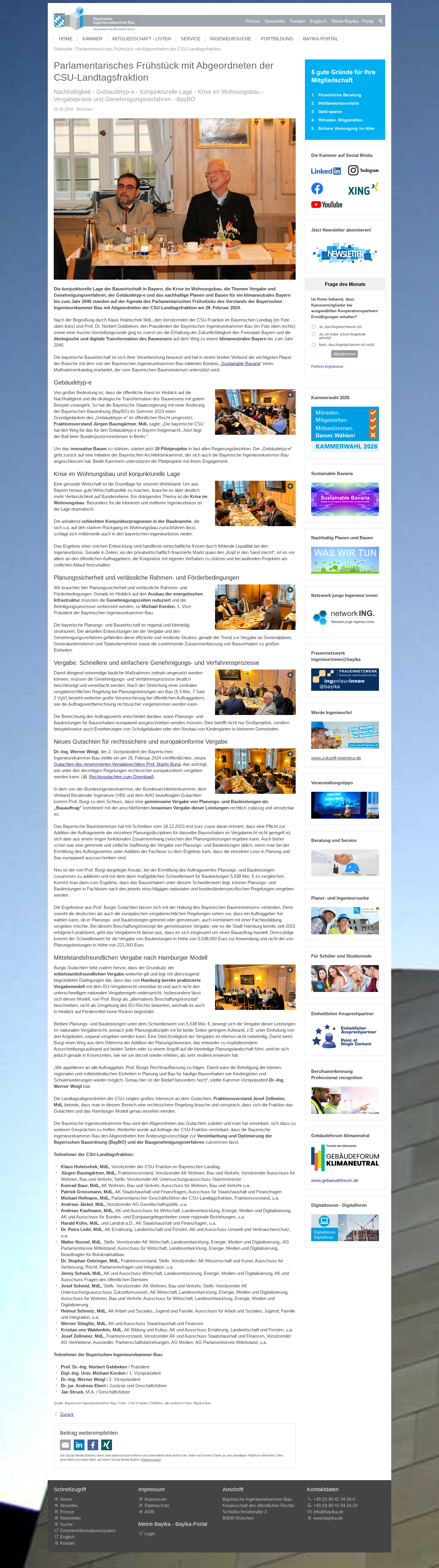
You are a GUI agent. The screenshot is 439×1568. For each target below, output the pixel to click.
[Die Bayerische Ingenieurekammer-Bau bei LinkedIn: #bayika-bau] (326, 170)
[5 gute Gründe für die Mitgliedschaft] (345, 99)
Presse (253, 21)
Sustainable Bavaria (240, 363)
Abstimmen (344, 353)
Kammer (92, 38)
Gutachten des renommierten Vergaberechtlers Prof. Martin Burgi (117, 764)
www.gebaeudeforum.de (334, 1180)
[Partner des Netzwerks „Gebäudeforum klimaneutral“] (345, 1158)
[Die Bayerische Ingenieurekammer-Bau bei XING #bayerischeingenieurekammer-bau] (363, 189)
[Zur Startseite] (97, 19)
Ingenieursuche (230, 38)
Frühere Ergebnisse (327, 367)
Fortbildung (277, 38)
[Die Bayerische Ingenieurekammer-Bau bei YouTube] (326, 204)
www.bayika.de (328, 1517)
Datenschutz (151, 1459)
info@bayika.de (328, 1511)
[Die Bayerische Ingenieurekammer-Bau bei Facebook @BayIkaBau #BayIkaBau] (317, 189)
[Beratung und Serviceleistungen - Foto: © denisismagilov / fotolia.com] (345, 862)
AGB (149, 1511)
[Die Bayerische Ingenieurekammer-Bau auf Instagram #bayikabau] (363, 170)
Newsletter (275, 21)
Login (150, 1533)
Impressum (156, 1499)
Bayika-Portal (320, 38)
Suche (67, 1524)
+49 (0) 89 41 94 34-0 (334, 1499)
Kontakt (297, 21)
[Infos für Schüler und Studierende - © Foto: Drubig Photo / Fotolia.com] (345, 978)
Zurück (67, 1414)
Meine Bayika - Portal (352, 21)
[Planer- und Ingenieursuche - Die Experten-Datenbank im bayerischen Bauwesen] (345, 920)
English (67, 1536)
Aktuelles (69, 1505)
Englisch (318, 21)
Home (66, 38)
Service (190, 38)
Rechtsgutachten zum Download (121, 776)
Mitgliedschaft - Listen (141, 38)
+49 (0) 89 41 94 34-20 (335, 1505)
